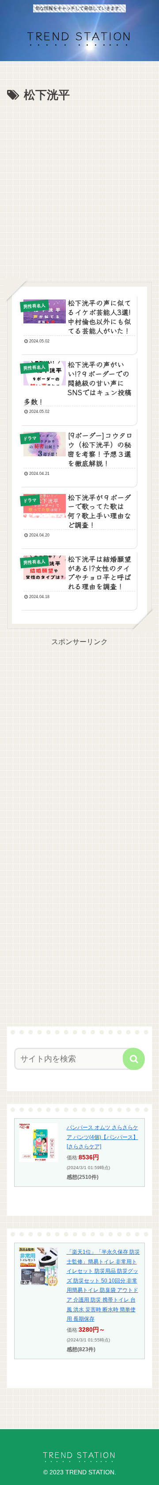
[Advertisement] (79, 189)
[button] (134, 1059)
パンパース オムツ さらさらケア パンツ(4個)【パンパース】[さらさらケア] (102, 1137)
